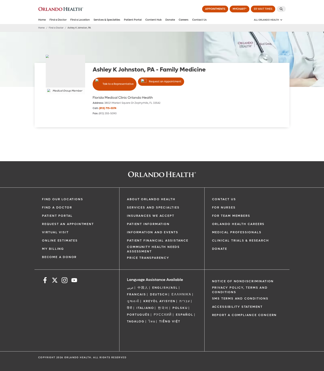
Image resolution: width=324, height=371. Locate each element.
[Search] (281, 9)
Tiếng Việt (169, 321)
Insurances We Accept (150, 216)
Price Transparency (148, 258)
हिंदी (130, 308)
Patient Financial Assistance (157, 240)
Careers (183, 20)
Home (42, 20)
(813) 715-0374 (107, 108)
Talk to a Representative (118, 84)
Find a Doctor (58, 20)
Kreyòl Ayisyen (159, 301)
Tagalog (136, 321)
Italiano (145, 308)
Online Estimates (60, 240)
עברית (184, 301)
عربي (130, 288)
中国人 (143, 288)
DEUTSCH (159, 294)
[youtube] (74, 280)
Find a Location (80, 20)
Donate (170, 20)
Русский (163, 315)
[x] (55, 280)
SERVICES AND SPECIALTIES (153, 207)
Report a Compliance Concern (244, 315)
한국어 (163, 308)
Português (138, 315)
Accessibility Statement (237, 307)
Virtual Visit (55, 232)
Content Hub (153, 20)
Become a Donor (59, 257)
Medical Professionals (237, 232)
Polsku (180, 308)
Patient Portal (133, 20)
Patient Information (148, 224)
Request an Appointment (165, 81)
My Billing (53, 249)
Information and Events (152, 232)
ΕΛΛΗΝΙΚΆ (181, 294)
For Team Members (231, 216)
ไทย (151, 321)
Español (184, 315)
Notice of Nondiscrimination (243, 281)
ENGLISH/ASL (165, 288)
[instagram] (65, 280)
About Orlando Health (151, 199)
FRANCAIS (136, 294)
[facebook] (45, 280)
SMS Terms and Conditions (240, 298)
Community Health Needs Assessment (153, 249)
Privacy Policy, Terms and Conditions (240, 290)
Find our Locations (62, 199)
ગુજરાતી (133, 301)
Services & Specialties (107, 20)
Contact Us (199, 20)
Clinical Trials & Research (240, 240)
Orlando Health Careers (238, 224)
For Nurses (224, 207)
